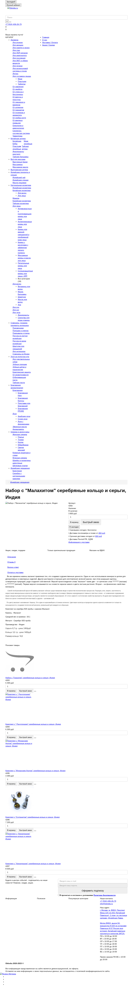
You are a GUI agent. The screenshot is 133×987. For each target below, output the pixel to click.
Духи (15, 414)
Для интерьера (19, 351)
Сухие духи (22, 419)
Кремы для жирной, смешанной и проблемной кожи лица (23, 234)
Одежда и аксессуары (20, 432)
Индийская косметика (22, 188)
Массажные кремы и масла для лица (24, 258)
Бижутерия (17, 471)
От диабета (17, 89)
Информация (11, 898)
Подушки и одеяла (20, 331)
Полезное (41, 898)
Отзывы (11, 562)
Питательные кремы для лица (23, 265)
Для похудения (19, 58)
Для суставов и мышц (22, 76)
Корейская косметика (22, 201)
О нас (44, 40)
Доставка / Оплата (50, 42)
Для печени (17, 66)
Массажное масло (20, 167)
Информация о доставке (78, 542)
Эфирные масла (20, 427)
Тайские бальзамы (20, 157)
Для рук (16, 307)
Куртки (20, 442)
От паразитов (18, 110)
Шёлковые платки (20, 466)
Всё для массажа (18, 159)
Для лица (22, 196)
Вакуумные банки (20, 162)
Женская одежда (20, 434)
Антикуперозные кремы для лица (25, 224)
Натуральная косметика (21, 185)
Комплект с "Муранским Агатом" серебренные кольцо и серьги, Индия (35, 771)
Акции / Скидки (48, 45)
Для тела (16, 312)
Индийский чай (19, 177)
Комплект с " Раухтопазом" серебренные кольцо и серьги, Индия (33, 724)
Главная (45, 37)
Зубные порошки (20, 364)
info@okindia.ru (106, 904)
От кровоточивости (21, 375)
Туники (21, 440)
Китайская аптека (18, 138)
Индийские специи (20, 180)
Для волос (22, 193)
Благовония (18, 390)
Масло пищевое (19, 183)
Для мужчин (18, 42)
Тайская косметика (21, 203)
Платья (21, 437)
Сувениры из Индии (21, 354)
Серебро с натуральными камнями (19, 476)
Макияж (16, 198)
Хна (19, 305)
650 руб (98, 536)
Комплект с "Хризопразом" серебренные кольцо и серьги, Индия (33, 864)
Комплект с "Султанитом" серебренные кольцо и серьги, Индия (32, 817)
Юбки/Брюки (23, 445)
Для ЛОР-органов (20, 53)
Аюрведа (14, 40)
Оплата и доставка (15, 572)
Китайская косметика (22, 190)
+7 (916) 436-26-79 (13, 24)
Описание (11, 557)
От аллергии (18, 107)
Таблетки (21, 84)
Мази (20, 79)
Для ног (16, 310)
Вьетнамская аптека (19, 170)
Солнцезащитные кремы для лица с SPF (25, 273)
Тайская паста (19, 382)
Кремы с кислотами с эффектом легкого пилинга (23, 247)
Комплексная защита (22, 372)
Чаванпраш (17, 136)
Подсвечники (18, 328)
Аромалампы (18, 429)
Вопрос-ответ (13, 567)
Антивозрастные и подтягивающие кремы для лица (25, 214)
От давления (18, 87)
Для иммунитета (20, 55)
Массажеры (18, 164)
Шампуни (22, 297)
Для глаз (16, 50)
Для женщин (18, 45)
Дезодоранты (23, 315)
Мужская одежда (20, 458)
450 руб (101, 533)
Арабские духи (24, 416)
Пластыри (22, 81)
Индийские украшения (20, 468)
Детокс (15, 74)
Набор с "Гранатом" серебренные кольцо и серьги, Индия (30, 678)
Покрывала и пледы (21, 333)
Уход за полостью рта (20, 357)
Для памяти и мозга (21, 48)
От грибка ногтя (19, 118)
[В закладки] (35, 691)
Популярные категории (78, 898)
